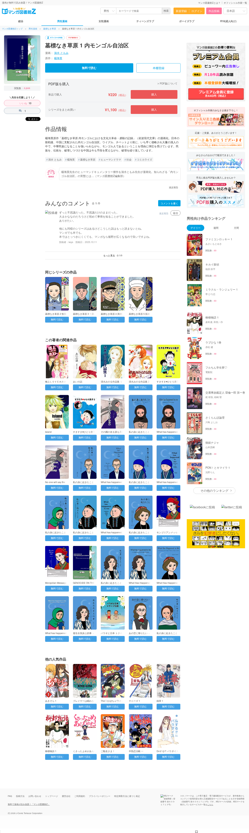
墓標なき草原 (49, 29)
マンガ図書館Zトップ (12, 29)
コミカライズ (144, 159)
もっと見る (113, 255)
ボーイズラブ (186, 21)
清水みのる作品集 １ (111, 381)
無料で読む (89, 67)
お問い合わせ (34, 795)
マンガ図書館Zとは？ (209, 2)
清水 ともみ (61, 53)
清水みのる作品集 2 (139, 381)
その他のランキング (214, 490)
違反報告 (173, 187)
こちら (210, 804)
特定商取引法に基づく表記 (127, 795)
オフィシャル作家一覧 (235, 2)
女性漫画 (104, 21)
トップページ (51, 795)
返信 (175, 213)
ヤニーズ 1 (134, 700)
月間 (236, 228)
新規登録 (181, 11)
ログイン (196, 11)
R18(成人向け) (228, 21)
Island (48, 431)
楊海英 (58, 58)
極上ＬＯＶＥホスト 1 (56, 381)
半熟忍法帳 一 (136, 751)
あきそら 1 (50, 700)
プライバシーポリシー (99, 795)
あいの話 (77, 381)
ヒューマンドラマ (111, 159)
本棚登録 (158, 68)
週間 (215, 228)
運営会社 (66, 795)
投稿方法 (20, 795)
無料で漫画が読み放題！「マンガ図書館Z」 (29, 804)
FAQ (10, 795)
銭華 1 (160, 700)
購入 (154, 94)
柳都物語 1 (50, 751)
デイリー (195, 228)
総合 (20, 21)
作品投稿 (214, 11)
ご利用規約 (79, 795)
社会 (129, 159)
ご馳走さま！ (108, 751)
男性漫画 (62, 21)
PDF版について (167, 83)
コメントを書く (169, 203)
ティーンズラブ (145, 21)
